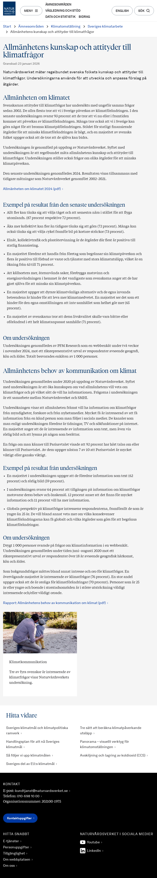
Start (7, 26)
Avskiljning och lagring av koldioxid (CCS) (112, 755)
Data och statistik (60, 17)
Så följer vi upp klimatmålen (28, 755)
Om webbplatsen (16, 859)
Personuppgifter (16, 847)
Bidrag (84, 17)
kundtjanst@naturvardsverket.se (41, 791)
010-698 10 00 (28, 796)
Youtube (93, 842)
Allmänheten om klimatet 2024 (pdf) (32, 189)
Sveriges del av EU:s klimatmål (30, 764)
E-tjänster (11, 841)
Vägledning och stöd (62, 10)
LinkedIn (94, 851)
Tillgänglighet (14, 853)
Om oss (9, 865)
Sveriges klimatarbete (105, 26)
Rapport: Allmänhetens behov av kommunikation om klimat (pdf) (54, 603)
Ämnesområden (58, 4)
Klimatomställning (65, 26)
